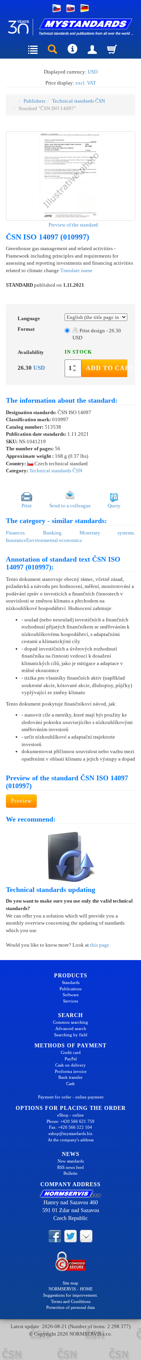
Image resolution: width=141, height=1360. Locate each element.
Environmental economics (54, 540)
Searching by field (70, 1034)
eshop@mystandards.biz (70, 1133)
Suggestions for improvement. (70, 1295)
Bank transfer (70, 1077)
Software (71, 994)
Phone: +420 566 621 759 (70, 1121)
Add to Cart (106, 368)
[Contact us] (86, 1235)
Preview (21, 801)
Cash (70, 1083)
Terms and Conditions (70, 1301)
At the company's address (71, 1139)
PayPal (71, 1058)
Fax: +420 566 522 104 (70, 1127)
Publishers (34, 101)
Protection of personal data (70, 1307)
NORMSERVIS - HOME (71, 1288)
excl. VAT (86, 83)
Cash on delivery (70, 1065)
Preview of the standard (72, 225)
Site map (70, 1283)
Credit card (71, 1052)
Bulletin (70, 1173)
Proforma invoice (71, 1071)
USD (93, 72)
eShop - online (70, 1115)
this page (99, 945)
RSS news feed (70, 1167)
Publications (70, 988)
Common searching (70, 1022)
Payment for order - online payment (70, 1097)
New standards (71, 1161)
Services (70, 1001)
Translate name (76, 270)
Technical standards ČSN (78, 101)
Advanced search (70, 1028)
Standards (71, 982)
